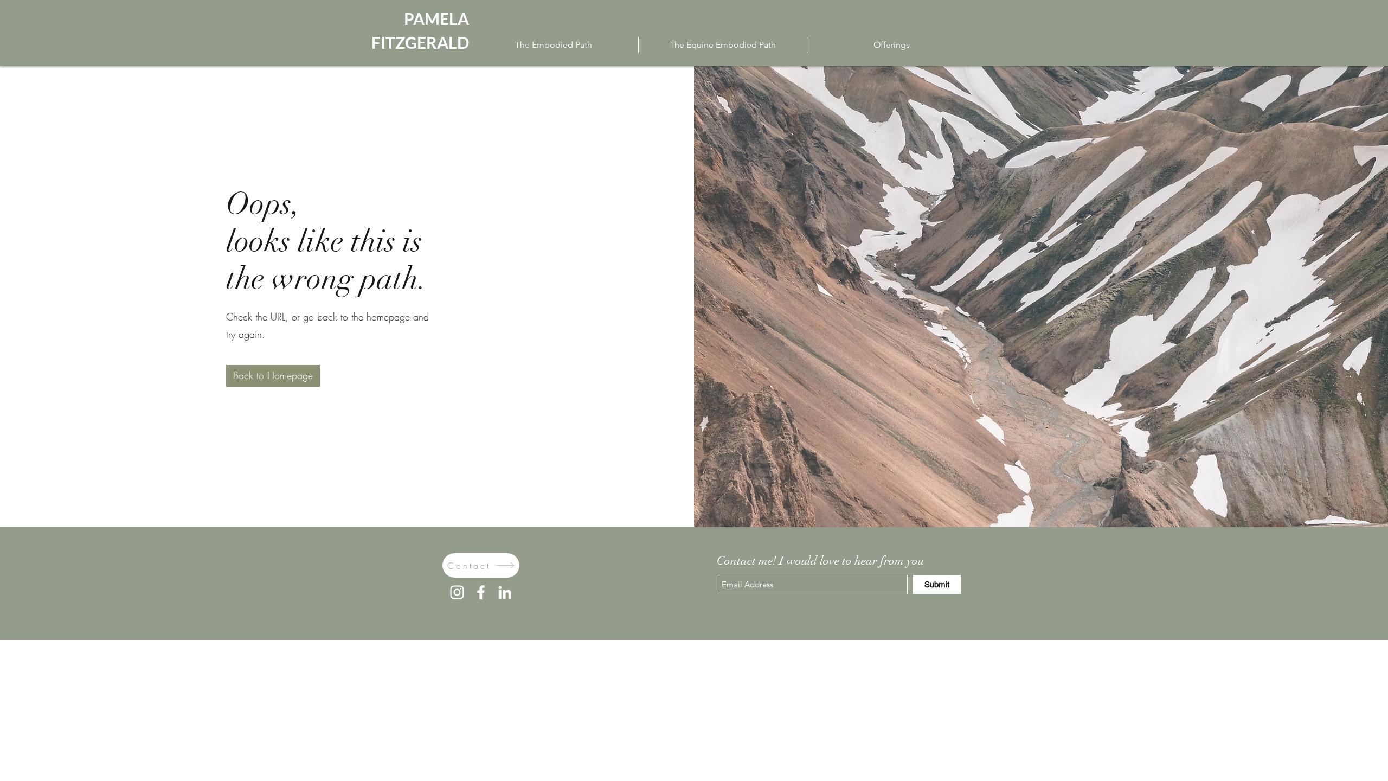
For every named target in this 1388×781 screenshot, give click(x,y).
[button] (273, 376)
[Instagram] (457, 592)
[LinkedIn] (505, 592)
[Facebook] (481, 592)
